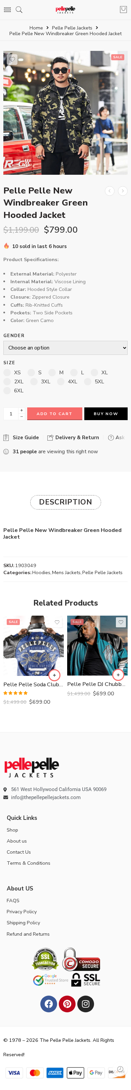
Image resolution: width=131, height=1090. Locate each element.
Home (36, 27)
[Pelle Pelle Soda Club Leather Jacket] (33, 646)
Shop (12, 830)
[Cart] (123, 10)
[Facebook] (48, 1004)
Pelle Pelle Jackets (72, 27)
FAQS (13, 900)
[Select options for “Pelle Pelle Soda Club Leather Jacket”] (54, 675)
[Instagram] (85, 1004)
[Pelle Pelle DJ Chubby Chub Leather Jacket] (97, 646)
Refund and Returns (28, 934)
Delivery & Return (76, 437)
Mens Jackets (66, 572)
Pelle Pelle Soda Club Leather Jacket (33, 684)
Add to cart (55, 413)
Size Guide (24, 437)
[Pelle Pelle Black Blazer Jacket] (123, 191)
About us (17, 841)
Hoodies (41, 572)
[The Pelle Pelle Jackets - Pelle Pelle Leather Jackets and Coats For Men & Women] (65, 10)
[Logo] (31, 767)
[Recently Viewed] (120, 1069)
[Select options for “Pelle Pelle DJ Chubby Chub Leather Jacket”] (118, 675)
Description (65, 502)
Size (9, 363)
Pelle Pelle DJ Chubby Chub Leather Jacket (97, 684)
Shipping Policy (23, 922)
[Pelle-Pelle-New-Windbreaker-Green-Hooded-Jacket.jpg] (65, 113)
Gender (14, 336)
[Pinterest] (67, 1004)
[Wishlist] (12, 59)
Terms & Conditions (28, 863)
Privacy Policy (22, 911)
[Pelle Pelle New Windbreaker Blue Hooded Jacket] (110, 191)
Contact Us (19, 852)
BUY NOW (106, 413)
